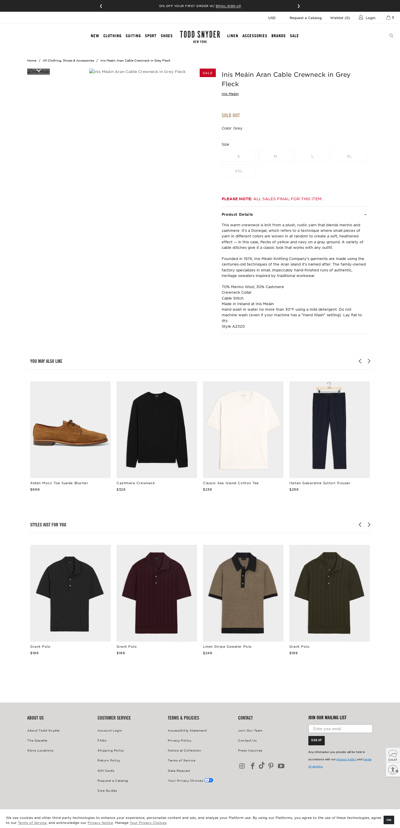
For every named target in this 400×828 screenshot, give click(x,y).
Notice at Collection (184, 750)
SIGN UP (316, 740)
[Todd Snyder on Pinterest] (270, 766)
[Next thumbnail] (38, 70)
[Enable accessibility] (393, 770)
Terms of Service (32, 822)
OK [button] (389, 820)
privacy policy (346, 759)
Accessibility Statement (187, 730)
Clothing (112, 35)
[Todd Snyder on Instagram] (242, 766)
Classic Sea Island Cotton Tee (243, 429)
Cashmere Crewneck (157, 429)
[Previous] (360, 361)
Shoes (167, 35)
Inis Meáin (230, 93)
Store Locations (40, 750)
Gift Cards (106, 770)
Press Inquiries (250, 750)
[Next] (369, 361)
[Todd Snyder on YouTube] (281, 766)
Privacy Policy (179, 740)
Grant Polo (70, 593)
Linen (232, 35)
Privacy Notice (100, 822)
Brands (278, 35)
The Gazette (37, 740)
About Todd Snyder (43, 730)
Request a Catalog (306, 18)
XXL (238, 171)
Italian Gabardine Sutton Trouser (329, 429)
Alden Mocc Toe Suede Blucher (70, 429)
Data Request (179, 770)
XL (349, 156)
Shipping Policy (111, 750)
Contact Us (247, 740)
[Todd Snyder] (200, 37)
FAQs (102, 740)
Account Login (110, 730)
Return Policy (109, 760)
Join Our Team (250, 730)
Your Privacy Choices (148, 822)
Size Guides (107, 790)
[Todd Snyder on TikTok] (262, 766)
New (95, 35)
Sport (151, 35)
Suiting (133, 35)
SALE (294, 35)
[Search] (391, 36)
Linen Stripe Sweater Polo (243, 593)
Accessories (254, 35)
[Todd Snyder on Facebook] (253, 766)
